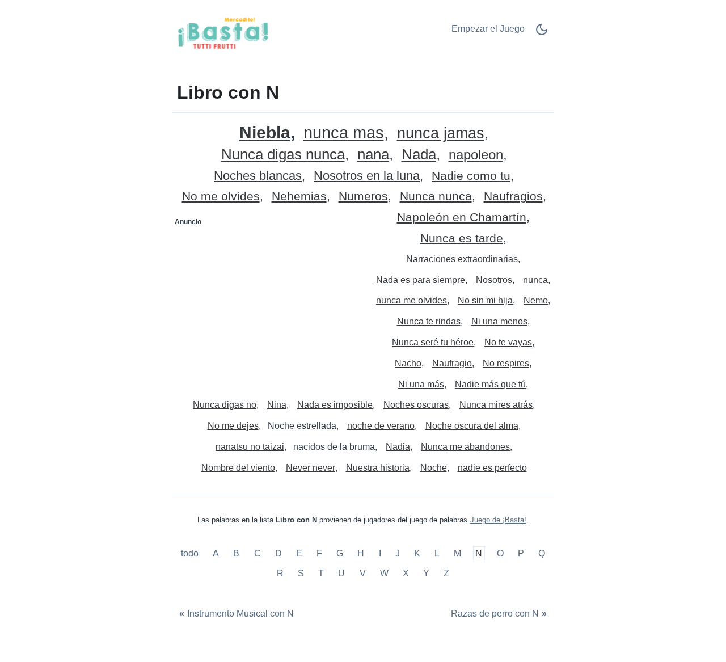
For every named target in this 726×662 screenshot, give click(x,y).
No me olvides (221, 197)
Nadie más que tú (490, 384)
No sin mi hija (485, 300)
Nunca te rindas (429, 321)
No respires (506, 363)
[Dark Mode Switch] (541, 33)
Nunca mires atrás (496, 405)
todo (191, 553)
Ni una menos (499, 321)
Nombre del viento (238, 468)
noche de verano (381, 426)
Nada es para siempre (420, 280)
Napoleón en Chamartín (461, 218)
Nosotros (494, 280)
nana (373, 155)
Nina (276, 405)
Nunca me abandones (465, 447)
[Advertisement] (268, 302)
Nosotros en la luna (367, 176)
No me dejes (233, 426)
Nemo (536, 300)
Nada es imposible (335, 405)
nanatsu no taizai (250, 447)
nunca (535, 280)
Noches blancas (258, 176)
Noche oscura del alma (471, 426)
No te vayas (508, 342)
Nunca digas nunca (283, 155)
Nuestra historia (378, 468)
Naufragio (452, 363)
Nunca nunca (436, 197)
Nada (419, 155)
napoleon (476, 155)
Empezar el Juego (488, 28)
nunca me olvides (411, 300)
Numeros (363, 197)
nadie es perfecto (492, 468)
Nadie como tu (471, 176)
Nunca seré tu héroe (433, 342)
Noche (433, 468)
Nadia (398, 447)
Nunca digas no (224, 405)
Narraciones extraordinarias (462, 259)
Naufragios (513, 197)
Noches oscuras (416, 405)
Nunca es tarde (461, 238)
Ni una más (421, 384)
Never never (310, 468)
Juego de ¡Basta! (498, 520)
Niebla (264, 132)
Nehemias (299, 197)
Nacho (408, 363)
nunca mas (343, 133)
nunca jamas (440, 134)
